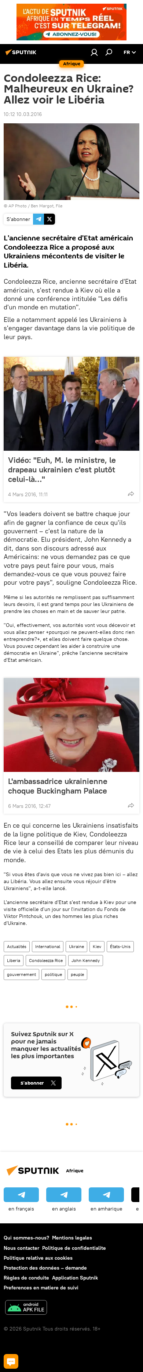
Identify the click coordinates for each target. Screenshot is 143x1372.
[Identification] (94, 52)
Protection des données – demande (45, 1267)
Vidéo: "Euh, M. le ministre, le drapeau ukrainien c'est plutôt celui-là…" (62, 469)
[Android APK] (26, 1308)
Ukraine (76, 946)
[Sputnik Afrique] (22, 55)
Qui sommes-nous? (26, 1237)
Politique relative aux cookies (38, 1258)
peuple (77, 974)
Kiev (97, 946)
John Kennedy (86, 960)
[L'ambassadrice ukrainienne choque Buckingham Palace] (71, 725)
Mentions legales (72, 1237)
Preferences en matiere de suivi (41, 1287)
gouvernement (21, 974)
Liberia (13, 960)
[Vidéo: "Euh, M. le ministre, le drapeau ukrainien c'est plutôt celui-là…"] (71, 404)
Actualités (16, 946)
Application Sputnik (75, 1277)
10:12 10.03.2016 (23, 114)
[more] (131, 493)
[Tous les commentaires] (11, 1361)
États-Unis (120, 946)
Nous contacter (21, 1248)
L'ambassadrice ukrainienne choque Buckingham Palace (57, 785)
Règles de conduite (26, 1277)
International (47, 946)
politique (53, 974)
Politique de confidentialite (74, 1248)
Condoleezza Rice (46, 960)
